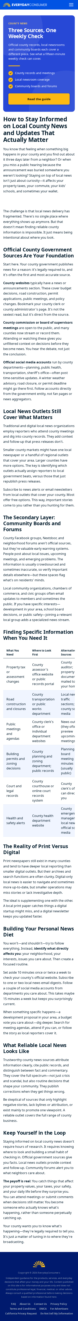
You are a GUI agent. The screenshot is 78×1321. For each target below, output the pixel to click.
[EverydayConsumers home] (25, 5)
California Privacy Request (21, 1313)
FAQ (13, 1304)
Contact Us (40, 1304)
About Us (25, 1304)
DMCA (43, 1308)
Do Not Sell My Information (56, 1313)
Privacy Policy (58, 1304)
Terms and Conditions (23, 1308)
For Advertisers (59, 1308)
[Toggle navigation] (71, 5)
